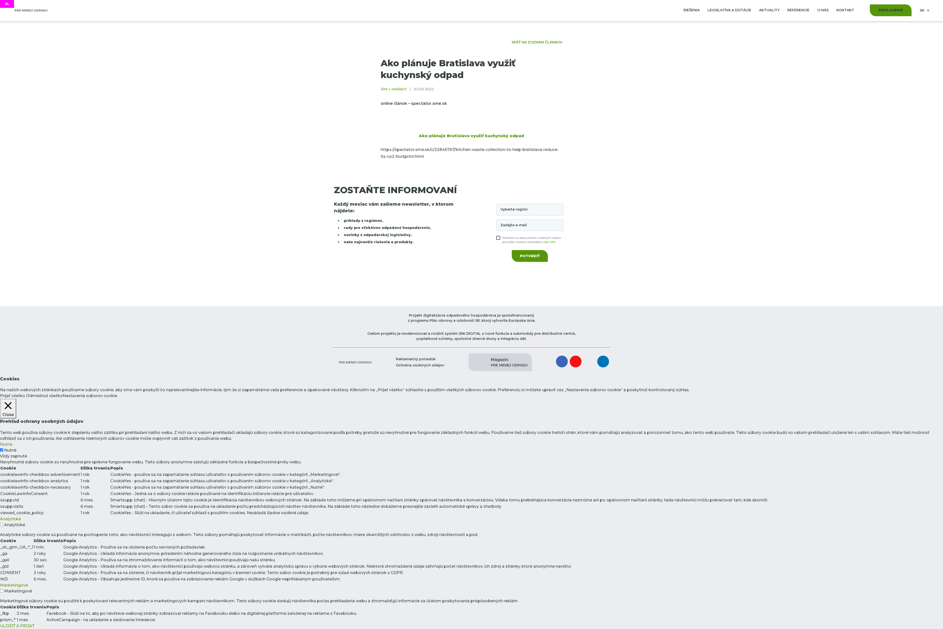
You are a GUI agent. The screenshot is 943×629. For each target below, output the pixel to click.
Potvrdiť (530, 256)
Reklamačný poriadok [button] (416, 359)
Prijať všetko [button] (12, 395)
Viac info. (549, 242)
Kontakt (845, 10)
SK (922, 10)
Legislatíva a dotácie (729, 10)
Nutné (10, 450)
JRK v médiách (394, 89)
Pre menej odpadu (355, 362)
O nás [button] (823, 10)
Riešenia (691, 10)
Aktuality (769, 10)
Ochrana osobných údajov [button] (420, 365)
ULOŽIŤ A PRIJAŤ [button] (17, 626)
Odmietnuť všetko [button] (44, 395)
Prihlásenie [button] (890, 10)
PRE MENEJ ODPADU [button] (509, 362)
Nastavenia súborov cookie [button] (90, 395)
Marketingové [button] (14, 585)
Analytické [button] (10, 519)
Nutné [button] (6, 444)
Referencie (798, 10)
